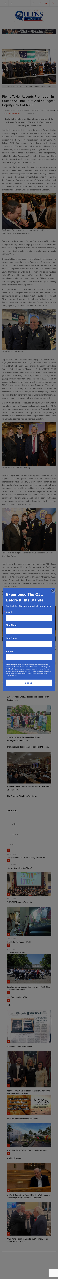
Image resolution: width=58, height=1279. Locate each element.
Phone (9, 651)
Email (9, 612)
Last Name (11, 638)
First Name (11, 625)
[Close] (52, 590)
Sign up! (29, 682)
